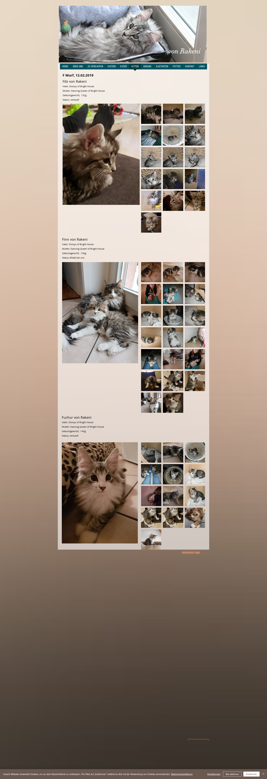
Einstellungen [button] (213, 774)
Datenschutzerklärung (182, 774)
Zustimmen (251, 774)
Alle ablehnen (232, 774)
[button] (133, 34)
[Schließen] (263, 774)
